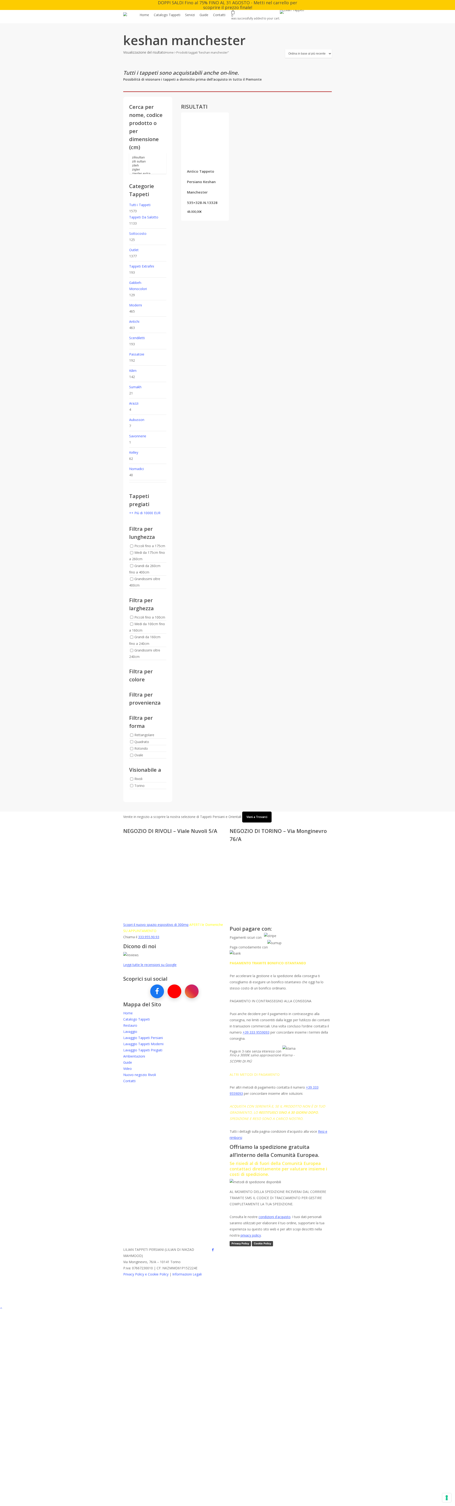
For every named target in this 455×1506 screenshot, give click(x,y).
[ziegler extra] (148, 173)
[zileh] (148, 165)
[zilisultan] (148, 157)
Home (169, 52)
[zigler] (148, 169)
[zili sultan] (148, 161)
